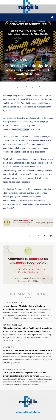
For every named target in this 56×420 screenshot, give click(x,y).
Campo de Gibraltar (27, 59)
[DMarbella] (28, 6)
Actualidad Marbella (14, 369)
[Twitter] (32, 87)
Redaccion (16, 78)
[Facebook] (26, 87)
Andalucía (8, 347)
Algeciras (43, 103)
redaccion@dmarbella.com (28, 412)
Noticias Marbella (12, 303)
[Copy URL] (38, 87)
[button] (4, 17)
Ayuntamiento (23, 129)
